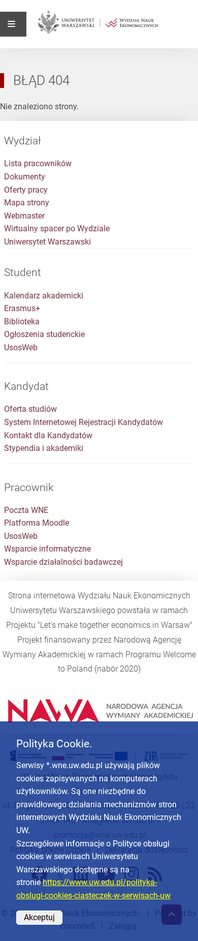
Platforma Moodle (36, 523)
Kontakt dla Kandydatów (48, 435)
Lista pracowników (38, 163)
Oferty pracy (26, 190)
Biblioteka (22, 321)
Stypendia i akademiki (43, 448)
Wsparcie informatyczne (47, 549)
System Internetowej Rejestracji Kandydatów (83, 422)
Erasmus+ (22, 308)
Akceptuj (39, 917)
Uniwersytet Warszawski (47, 242)
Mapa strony (26, 202)
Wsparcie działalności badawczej (63, 562)
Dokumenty (24, 176)
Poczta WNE (26, 510)
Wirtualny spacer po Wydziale (57, 228)
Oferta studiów (30, 409)
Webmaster (24, 216)
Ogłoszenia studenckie (44, 334)
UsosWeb (21, 347)
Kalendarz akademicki (43, 295)
